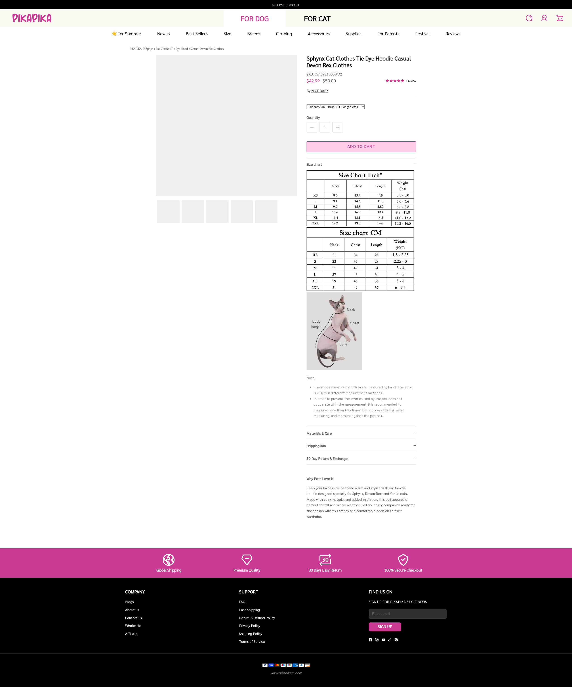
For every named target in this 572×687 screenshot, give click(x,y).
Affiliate (131, 633)
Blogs (129, 601)
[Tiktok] (389, 639)
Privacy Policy (249, 625)
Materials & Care (319, 433)
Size (227, 33)
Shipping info (316, 445)
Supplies (353, 33)
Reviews (453, 33)
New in (163, 33)
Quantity (313, 117)
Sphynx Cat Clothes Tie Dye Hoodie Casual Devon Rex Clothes (185, 48)
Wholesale (133, 625)
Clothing (284, 33)
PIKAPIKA (136, 48)
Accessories (319, 33)
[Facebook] (370, 639)
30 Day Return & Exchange (327, 458)
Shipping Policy (250, 633)
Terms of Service (252, 641)
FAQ (242, 601)
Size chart (314, 164)
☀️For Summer (126, 33)
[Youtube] (383, 639)
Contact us (133, 617)
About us (132, 609)
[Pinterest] (396, 639)
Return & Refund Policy (257, 617)
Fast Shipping (249, 609)
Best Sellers (197, 33)
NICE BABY (319, 90)
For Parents (388, 33)
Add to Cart (361, 147)
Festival (422, 33)
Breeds (253, 33)
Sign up (385, 627)
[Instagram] (377, 639)
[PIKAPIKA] (32, 18)
